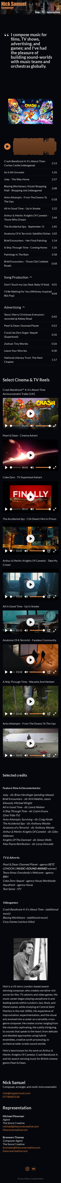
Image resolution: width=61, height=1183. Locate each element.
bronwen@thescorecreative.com (21, 1147)
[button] (7, 146)
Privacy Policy (24, 1178)
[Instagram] (27, 1168)
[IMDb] (33, 1168)
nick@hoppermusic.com (16, 1093)
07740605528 (11, 1096)
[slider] (15, 425)
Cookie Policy (37, 1178)
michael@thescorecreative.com (21, 1126)
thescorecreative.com (15, 1129)
